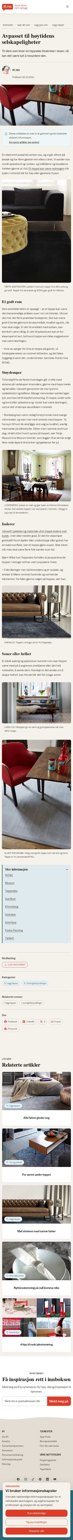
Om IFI (5, 1436)
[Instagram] (26, 1479)
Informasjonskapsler (12, 1459)
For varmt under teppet (36, 1174)
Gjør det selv (23, 25)
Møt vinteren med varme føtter (36, 1231)
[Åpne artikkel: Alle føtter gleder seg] (36, 1091)
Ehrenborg (11, 906)
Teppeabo (11, 890)
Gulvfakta (45, 1464)
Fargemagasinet (48, 1460)
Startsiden (8, 25)
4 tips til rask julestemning (36, 1344)
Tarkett (9, 938)
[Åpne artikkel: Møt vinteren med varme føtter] (36, 1204)
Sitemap (6, 1464)
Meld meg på (58, 1401)
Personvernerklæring (12, 1454)
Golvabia (10, 914)
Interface (10, 922)
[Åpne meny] (67, 6)
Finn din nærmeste (49, 1445)
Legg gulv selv (41, 25)
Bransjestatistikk (48, 1441)
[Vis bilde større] (36, 105)
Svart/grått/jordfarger (32, 1003)
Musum (9, 882)
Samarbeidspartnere (12, 1445)
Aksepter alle (36, 1530)
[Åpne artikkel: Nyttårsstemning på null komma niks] (36, 1261)
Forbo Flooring (14, 930)
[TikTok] (33, 1479)
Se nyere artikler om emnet (24, 142)
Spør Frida (45, 1436)
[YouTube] (55, 1479)
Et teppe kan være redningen (46, 168)
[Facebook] (18, 1479)
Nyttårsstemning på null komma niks (36, 1287)
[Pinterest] (40, 1479)
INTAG (9, 875)
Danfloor (10, 898)
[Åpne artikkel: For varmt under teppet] (36, 1147)
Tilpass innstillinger (36, 1522)
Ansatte (6, 1441)
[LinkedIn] (47, 1479)
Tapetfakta (45, 1469)
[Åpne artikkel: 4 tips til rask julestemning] (36, 1317)
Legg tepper (58, 25)
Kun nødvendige (36, 1513)
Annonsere (7, 1450)
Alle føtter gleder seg (36, 1117)
